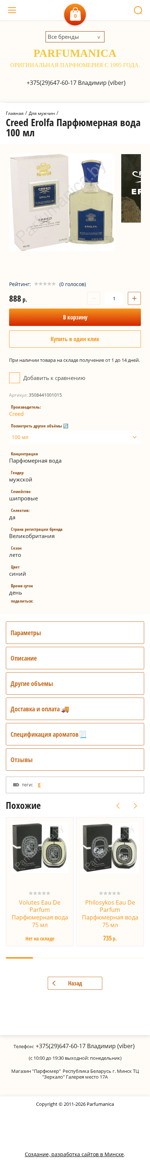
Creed (16, 413)
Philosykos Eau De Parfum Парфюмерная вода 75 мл (110, 913)
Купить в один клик (75, 339)
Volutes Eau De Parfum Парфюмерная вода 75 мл (40, 913)
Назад (75, 983)
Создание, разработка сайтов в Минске (74, 1154)
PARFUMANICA (75, 53)
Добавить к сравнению (53, 377)
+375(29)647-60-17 (51, 83)
